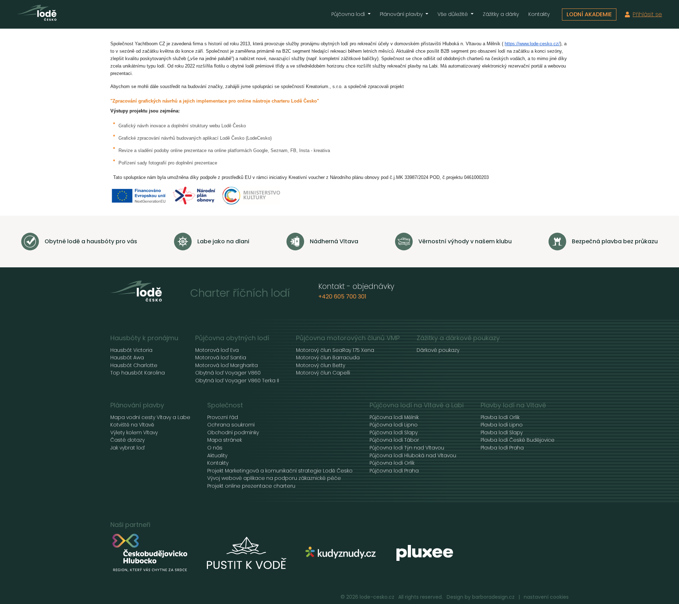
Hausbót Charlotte (133, 365)
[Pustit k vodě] (246, 553)
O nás (214, 448)
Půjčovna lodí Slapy (394, 432)
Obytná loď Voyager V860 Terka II (237, 380)
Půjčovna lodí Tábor (394, 440)
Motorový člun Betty (320, 365)
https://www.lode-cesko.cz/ (532, 43)
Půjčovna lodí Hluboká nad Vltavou (413, 455)
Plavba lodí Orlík (500, 417)
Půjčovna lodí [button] (348, 14)
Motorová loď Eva (217, 350)
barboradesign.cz (493, 596)
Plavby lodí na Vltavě (513, 405)
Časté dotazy (127, 440)
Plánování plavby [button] (402, 14)
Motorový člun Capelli (323, 373)
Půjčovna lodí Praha (394, 470)
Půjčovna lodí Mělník (394, 417)
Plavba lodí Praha (502, 448)
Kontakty (539, 14)
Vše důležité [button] (453, 14)
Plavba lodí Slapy (502, 432)
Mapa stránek (224, 440)
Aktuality (217, 455)
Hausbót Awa (127, 357)
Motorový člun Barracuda (328, 357)
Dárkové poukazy (438, 350)
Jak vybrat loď (127, 448)
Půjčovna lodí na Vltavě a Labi (417, 405)
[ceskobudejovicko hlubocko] (150, 553)
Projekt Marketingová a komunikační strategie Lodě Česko (280, 470)
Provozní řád (222, 417)
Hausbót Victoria (131, 350)
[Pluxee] (424, 553)
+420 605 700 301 (342, 296)
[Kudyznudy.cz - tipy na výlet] (341, 553)
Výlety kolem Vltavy (134, 432)
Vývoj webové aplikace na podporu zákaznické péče (274, 478)
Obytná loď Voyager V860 (228, 373)
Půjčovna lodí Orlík (392, 463)
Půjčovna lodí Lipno (394, 425)
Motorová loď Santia (220, 357)
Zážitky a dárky (501, 14)
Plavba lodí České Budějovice (518, 440)
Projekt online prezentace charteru (251, 486)
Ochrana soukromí (231, 425)
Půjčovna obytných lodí (232, 338)
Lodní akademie (589, 14)
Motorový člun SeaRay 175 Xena (335, 350)
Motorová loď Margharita (226, 365)
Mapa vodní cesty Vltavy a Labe (150, 417)
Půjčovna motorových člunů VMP (348, 338)
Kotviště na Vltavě (132, 425)
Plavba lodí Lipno (502, 425)
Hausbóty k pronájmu (144, 338)
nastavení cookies (546, 597)
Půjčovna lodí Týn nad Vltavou (407, 448)
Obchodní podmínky (233, 432)
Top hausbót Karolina (137, 373)
